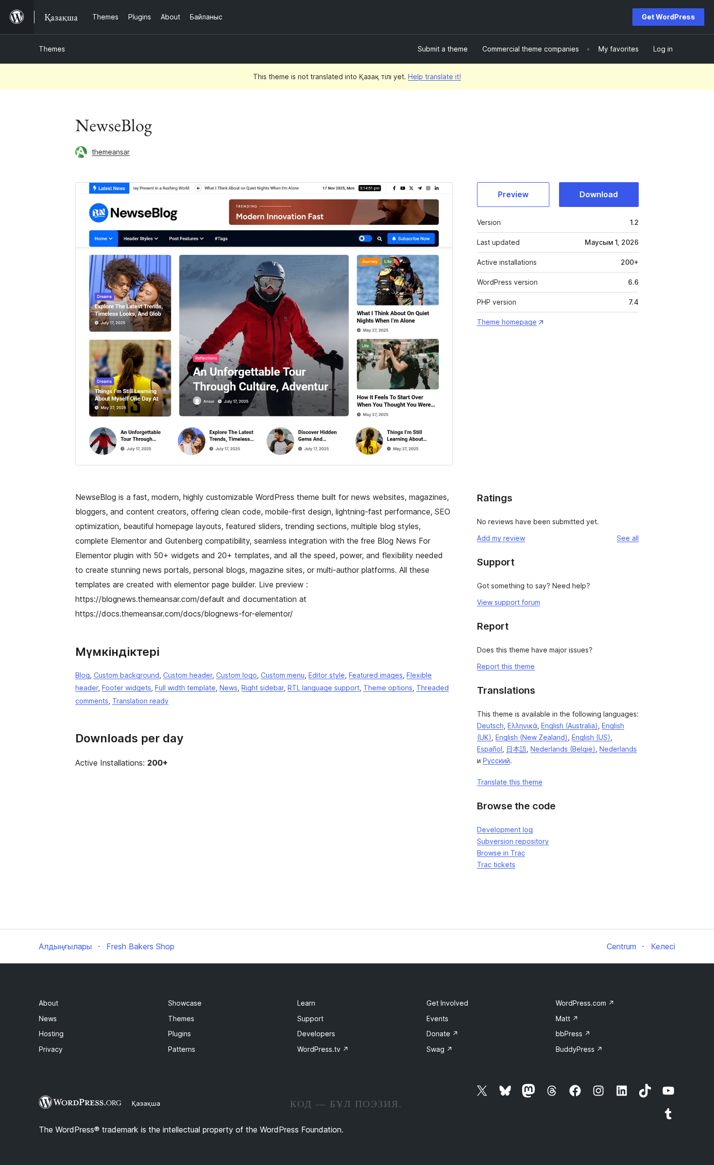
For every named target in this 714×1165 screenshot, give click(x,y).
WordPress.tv (323, 1049)
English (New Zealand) (531, 737)
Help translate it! (434, 76)
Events (437, 1018)
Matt (567, 1018)
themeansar (111, 152)
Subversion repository (513, 841)
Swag (439, 1049)
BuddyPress (579, 1049)
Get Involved (447, 1003)
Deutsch (490, 725)
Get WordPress (668, 17)
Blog (82, 675)
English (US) (591, 737)
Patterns (181, 1049)
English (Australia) (569, 725)
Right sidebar (262, 688)
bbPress (573, 1033)
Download (598, 194)
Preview (513, 194)
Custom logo (236, 675)
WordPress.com (585, 1003)
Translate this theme (510, 782)
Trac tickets (496, 864)
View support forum (508, 602)
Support (310, 1018)
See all (628, 538)
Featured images (376, 675)
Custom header (187, 675)
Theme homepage (507, 322)
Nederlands (618, 749)
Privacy (51, 1049)
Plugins (179, 1033)
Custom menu (283, 675)
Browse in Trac (501, 853)
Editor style (326, 675)
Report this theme (506, 666)
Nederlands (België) (562, 749)
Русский (496, 760)
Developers (316, 1033)
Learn (306, 1003)
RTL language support (323, 688)
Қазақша (146, 1103)
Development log (505, 829)
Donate (442, 1033)
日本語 (516, 749)
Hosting (51, 1033)
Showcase (185, 1003)
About (48, 1003)
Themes (52, 49)
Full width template (185, 688)
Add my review (501, 538)
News (229, 688)
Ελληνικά (522, 725)
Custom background (126, 675)
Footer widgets (126, 688)
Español (489, 749)
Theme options (387, 688)
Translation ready (140, 701)
